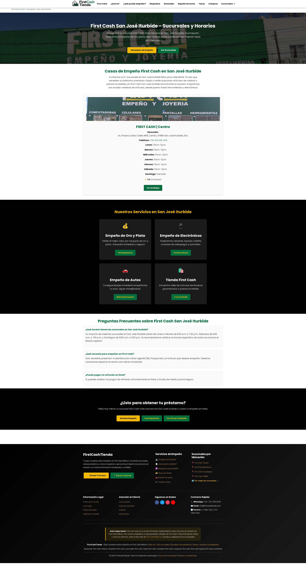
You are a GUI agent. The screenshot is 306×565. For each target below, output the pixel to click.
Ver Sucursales (168, 50)
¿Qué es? (115, 4)
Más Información (125, 297)
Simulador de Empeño (142, 50)
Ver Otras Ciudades (177, 418)
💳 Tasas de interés (163, 473)
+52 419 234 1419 (158, 140)
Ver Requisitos (125, 252)
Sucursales (227, 4)
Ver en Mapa (153, 188)
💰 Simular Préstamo (96, 475)
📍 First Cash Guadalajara (202, 472)
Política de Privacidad (91, 502)
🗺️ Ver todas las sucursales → (205, 481)
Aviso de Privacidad (167, 555)
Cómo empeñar (124, 502)
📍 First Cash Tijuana (200, 463)
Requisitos (155, 4)
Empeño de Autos (186, 4)
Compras (213, 4)
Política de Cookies (90, 510)
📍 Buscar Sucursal (122, 475)
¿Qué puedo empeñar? (134, 4)
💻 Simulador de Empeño (165, 459)
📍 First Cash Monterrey (201, 467)
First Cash (102, 4)
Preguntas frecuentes (126, 506)
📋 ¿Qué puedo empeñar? (166, 464)
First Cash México (153, 537)
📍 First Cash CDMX (200, 476)
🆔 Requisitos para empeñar (166, 468)
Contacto (122, 510)
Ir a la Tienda (180, 297)
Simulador (169, 4)
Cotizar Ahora (181, 252)
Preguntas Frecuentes (91, 514)
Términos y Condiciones (187, 555)
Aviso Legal (87, 506)
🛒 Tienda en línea (162, 482)
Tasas (202, 4)
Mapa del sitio (124, 514)
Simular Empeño (128, 418)
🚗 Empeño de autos (163, 477)
